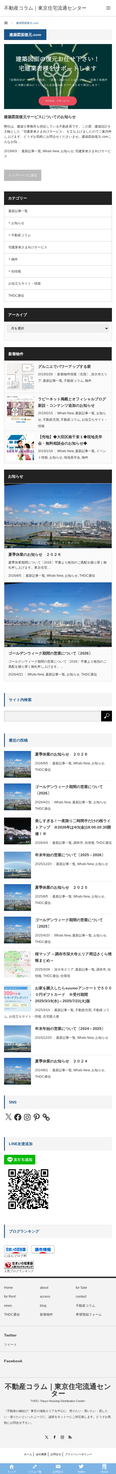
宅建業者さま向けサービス (27, 247)
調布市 (78, 843)
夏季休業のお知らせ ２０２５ (61, 887)
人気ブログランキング (19, 1271)
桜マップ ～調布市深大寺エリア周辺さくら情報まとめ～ (73, 957)
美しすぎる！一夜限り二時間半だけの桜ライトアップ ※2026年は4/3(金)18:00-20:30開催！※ (73, 827)
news (8, 1306)
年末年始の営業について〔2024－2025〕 (70, 1028)
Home (8, 1288)
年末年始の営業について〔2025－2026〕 (70, 855)
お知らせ (67, 151)
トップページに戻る (22, 175)
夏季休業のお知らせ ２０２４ (61, 1061)
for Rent (10, 1296)
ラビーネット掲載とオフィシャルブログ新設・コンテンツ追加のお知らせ (72, 402)
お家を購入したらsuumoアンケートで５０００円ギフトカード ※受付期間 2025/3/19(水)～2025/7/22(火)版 (73, 994)
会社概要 (41, 1454)
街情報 (16, 271)
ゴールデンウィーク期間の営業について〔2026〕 (50, 653)
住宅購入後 (51, 1016)
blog (43, 1306)
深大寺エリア (64, 969)
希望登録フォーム (89, 1314)
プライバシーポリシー (78, 1454)
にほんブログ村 (15, 1256)
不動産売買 (51, 420)
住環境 (65, 976)
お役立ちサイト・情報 (24, 283)
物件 (14, 259)
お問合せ (55, 1454)
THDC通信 (16, 295)
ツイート (10, 1344)
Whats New (51, 151)
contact (81, 1296)
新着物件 (46, 1314)
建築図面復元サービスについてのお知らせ (40, 117)
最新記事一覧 (31, 151)
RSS (69, 1437)
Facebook (13, 1361)
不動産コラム (21, 235)
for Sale (81, 1288)
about (44, 1288)
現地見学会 (72, 457)
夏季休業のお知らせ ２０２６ (34, 554)
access (45, 1296)
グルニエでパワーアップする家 (64, 366)
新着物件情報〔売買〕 (73, 374)
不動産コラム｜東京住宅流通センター (45, 8)
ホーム (28, 1454)
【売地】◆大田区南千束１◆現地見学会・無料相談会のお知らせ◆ (70, 440)
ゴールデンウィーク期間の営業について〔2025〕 (69, 923)
